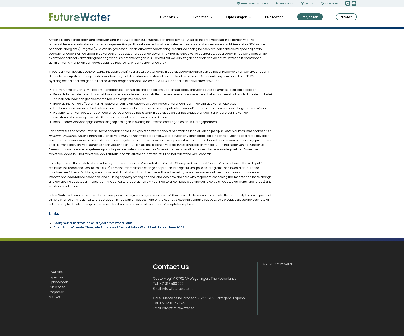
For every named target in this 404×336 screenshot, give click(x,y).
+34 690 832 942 (172, 303)
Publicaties (274, 17)
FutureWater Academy (254, 3)
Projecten (310, 16)
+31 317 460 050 (171, 283)
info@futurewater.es (178, 308)
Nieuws (346, 16)
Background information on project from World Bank (92, 223)
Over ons (167, 17)
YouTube (354, 3)
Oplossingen (236, 17)
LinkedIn (348, 3)
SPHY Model (286, 3)
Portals (309, 3)
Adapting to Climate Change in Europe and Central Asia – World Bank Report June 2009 (118, 227)
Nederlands (331, 3)
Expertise (201, 17)
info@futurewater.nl (177, 288)
